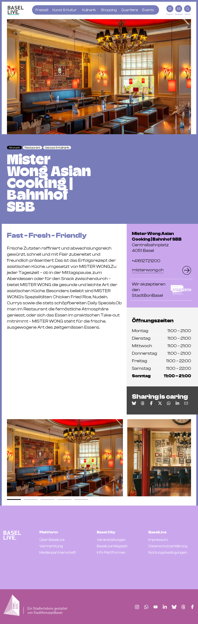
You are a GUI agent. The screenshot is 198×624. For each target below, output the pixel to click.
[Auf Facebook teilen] (151, 403)
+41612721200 (146, 260)
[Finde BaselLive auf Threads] (183, 607)
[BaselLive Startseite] (15, 10)
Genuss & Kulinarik (57, 147)
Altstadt (14, 147)
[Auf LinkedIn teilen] (177, 403)
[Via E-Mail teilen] (186, 403)
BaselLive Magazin (112, 546)
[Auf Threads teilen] (143, 403)
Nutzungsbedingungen (167, 552)
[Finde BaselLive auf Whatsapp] (146, 607)
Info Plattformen (111, 552)
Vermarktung (51, 546)
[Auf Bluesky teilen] (134, 403)
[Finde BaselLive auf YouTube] (155, 607)
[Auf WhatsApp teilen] (169, 403)
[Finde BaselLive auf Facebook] (192, 607)
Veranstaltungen (111, 540)
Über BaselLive (52, 540)
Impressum (158, 540)
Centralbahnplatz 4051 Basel (157, 242)
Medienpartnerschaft (57, 552)
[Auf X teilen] (160, 403)
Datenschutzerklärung (167, 546)
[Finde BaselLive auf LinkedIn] (164, 607)
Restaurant (32, 147)
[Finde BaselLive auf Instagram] (137, 607)
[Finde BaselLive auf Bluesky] (174, 607)
